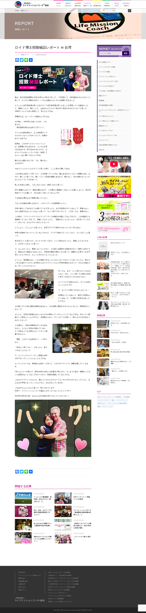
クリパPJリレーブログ (106, 130)
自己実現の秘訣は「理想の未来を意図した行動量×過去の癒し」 (121, 285)
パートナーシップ (121, 400)
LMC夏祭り (118, 397)
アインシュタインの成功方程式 (117, 403)
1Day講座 (127, 397)
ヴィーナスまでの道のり (106, 86)
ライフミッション (107, 406)
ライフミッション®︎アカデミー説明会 (59, 596)
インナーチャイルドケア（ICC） (109, 81)
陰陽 (99, 406)
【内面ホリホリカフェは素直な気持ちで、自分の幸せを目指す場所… (82, 526)
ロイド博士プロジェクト (106, 116)
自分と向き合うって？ (118, 243)
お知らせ (101, 150)
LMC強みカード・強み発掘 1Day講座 (59, 575)
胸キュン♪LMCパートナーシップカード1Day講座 (63, 581)
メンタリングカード (104, 400)
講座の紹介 (21, 578)
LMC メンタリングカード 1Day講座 (59, 572)
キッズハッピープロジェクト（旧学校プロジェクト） (114, 110)
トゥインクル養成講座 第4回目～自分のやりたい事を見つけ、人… (43, 499)
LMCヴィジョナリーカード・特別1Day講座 (61, 587)
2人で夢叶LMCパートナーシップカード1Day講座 (63, 584)
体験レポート (25, 10)
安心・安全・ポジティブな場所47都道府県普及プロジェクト (43, 512)
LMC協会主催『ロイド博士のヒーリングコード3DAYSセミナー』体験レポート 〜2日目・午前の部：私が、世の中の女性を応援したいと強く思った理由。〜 (121, 266)
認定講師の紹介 (23, 581)
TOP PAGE (21, 572)
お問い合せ (21, 587)
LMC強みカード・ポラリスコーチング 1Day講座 (63, 578)
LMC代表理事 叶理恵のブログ (108, 145)
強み (113, 400)
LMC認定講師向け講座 (106, 105)
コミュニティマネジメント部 (108, 135)
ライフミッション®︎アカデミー (57, 593)
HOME (17, 10)
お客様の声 (21, 584)
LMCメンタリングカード (105, 397)
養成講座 (101, 100)
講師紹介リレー (103, 126)
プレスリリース (103, 140)
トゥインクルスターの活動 (107, 67)
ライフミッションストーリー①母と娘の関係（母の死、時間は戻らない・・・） (120, 304)
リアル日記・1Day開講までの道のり (110, 91)
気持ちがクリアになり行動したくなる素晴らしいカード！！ (43, 539)
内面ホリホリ (102, 403)
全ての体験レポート (105, 62)
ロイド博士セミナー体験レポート (109, 121)
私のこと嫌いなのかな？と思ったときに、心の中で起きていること (120, 294)
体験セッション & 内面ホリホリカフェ (60, 601)
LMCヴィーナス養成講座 (56, 598)
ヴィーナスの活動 (104, 72)
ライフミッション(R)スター (107, 76)
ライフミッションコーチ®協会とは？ (29, 575)
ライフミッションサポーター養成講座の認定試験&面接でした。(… (82, 512)
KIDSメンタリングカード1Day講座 (59, 590)
